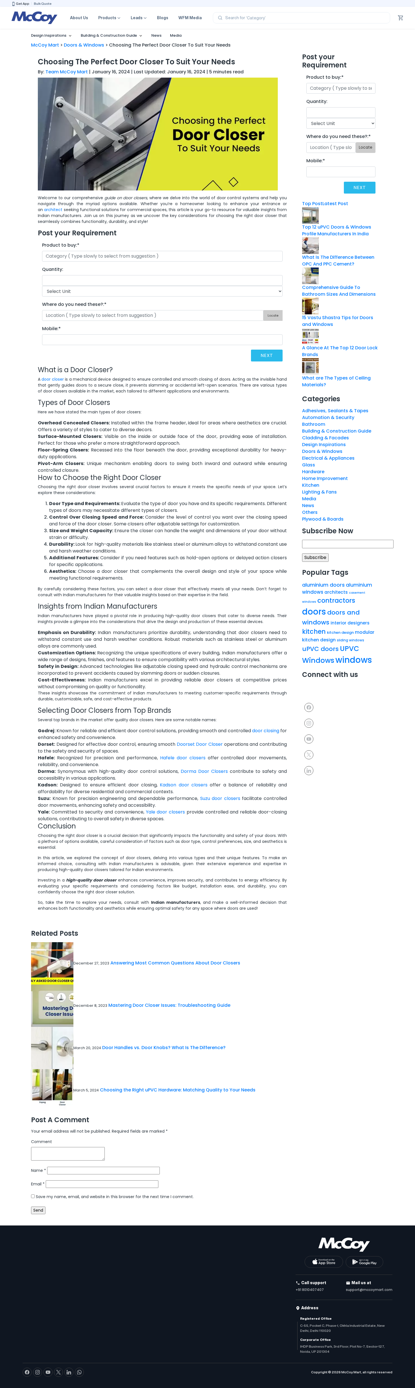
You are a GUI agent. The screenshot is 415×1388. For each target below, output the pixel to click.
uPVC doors (320, 648)
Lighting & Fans (319, 492)
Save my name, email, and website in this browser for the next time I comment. (115, 1197)
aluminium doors (323, 584)
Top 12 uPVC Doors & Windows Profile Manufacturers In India (336, 230)
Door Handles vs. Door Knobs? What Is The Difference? (164, 1047)
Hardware (313, 471)
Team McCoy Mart (66, 72)
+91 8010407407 (310, 1289)
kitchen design (340, 632)
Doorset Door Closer (200, 744)
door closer (53, 379)
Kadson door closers (183, 785)
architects (336, 592)
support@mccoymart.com (369, 1289)
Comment (41, 1141)
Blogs (162, 18)
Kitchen (310, 485)
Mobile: (51, 328)
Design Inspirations (48, 35)
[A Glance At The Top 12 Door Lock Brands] (310, 335)
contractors (336, 600)
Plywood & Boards (323, 519)
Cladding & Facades (325, 438)
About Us (79, 18)
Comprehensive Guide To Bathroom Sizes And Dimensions (339, 290)
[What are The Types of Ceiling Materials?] (310, 366)
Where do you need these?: (74, 304)
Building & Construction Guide (109, 35)
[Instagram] (308, 723)
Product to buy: (60, 245)
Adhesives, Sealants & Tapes (335, 410)
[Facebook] (308, 707)
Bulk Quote (43, 3)
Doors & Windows (322, 451)
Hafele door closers (183, 758)
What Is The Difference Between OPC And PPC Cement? (338, 260)
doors (314, 611)
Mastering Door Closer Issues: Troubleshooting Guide (169, 1005)
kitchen (314, 631)
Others (310, 512)
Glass (308, 465)
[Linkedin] (308, 770)
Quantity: (52, 269)
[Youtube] (308, 738)
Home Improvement (325, 478)
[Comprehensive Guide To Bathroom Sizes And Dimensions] (310, 275)
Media (176, 35)
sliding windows (350, 640)
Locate (273, 315)
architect (53, 209)
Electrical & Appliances (328, 458)
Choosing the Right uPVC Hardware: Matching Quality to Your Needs (177, 1090)
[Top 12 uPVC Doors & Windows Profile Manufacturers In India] (310, 215)
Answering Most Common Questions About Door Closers (175, 963)
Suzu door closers (220, 798)
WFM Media (190, 18)
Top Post (312, 203)
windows (353, 660)
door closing (265, 730)
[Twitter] (308, 754)
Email (38, 1184)
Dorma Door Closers (204, 771)
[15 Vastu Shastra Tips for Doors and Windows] (310, 305)
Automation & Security (328, 417)
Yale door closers (165, 812)
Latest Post (335, 203)
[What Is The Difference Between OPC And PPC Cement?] (310, 245)
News (156, 35)
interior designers (350, 623)
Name (38, 1170)
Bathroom (313, 424)
